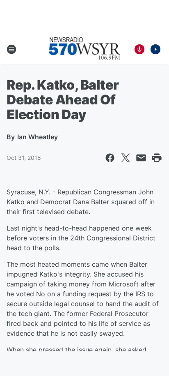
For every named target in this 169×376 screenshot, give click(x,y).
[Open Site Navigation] (11, 49)
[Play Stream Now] (155, 49)
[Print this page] (156, 158)
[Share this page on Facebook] (110, 158)
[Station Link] (84, 49)
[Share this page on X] (125, 158)
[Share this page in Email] (141, 158)
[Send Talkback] (139, 49)
